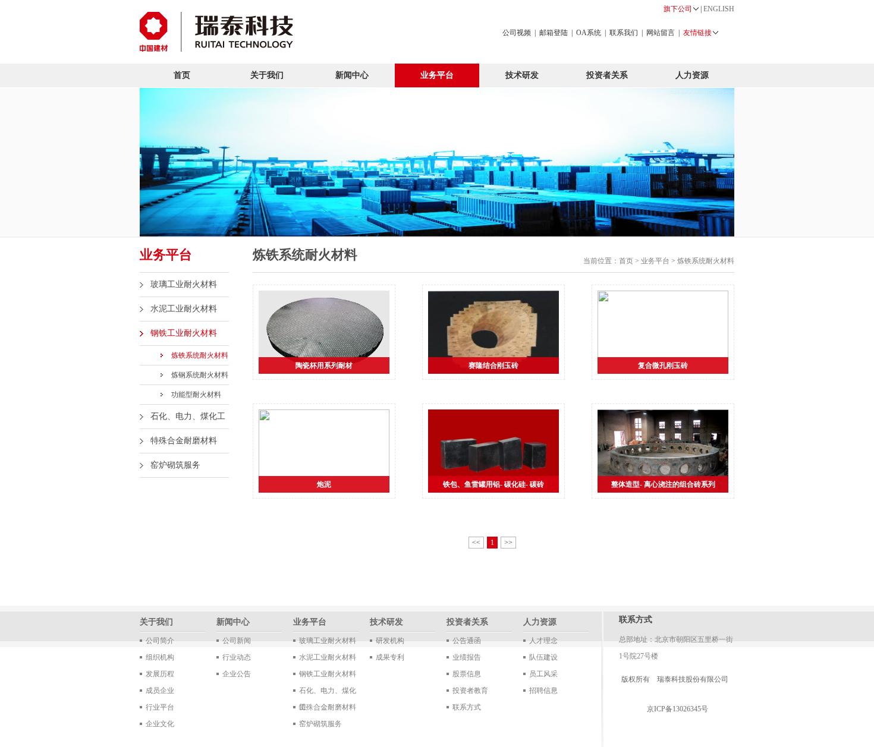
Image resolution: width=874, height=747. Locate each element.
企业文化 (160, 724)
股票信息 (466, 674)
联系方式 (466, 707)
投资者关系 (607, 75)
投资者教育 (470, 690)
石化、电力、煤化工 (187, 416)
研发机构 (390, 640)
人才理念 (543, 640)
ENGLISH (718, 9)
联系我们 (623, 33)
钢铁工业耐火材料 (183, 333)
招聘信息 (543, 690)
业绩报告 (466, 657)
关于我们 (267, 75)
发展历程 (160, 674)
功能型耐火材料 (196, 394)
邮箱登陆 (553, 33)
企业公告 (236, 674)
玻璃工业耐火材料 (183, 284)
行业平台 (160, 707)
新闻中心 (352, 75)
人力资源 (692, 75)
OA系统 (588, 33)
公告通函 (466, 640)
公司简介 (160, 640)
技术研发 (522, 75)
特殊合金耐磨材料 (183, 440)
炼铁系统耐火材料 (199, 355)
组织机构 (160, 657)
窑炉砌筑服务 (175, 465)
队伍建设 (543, 657)
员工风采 (543, 674)
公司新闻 (236, 640)
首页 (182, 75)
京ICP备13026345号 (677, 709)
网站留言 (660, 33)
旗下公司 (678, 9)
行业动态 (236, 657)
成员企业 (160, 690)
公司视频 (516, 33)
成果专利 (390, 657)
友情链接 (697, 33)
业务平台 (437, 75)
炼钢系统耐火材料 (199, 375)
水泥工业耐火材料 (183, 308)
